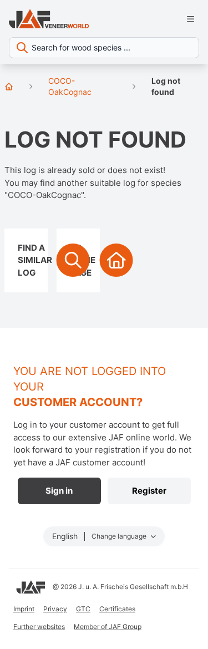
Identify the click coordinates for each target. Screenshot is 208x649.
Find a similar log (33, 260)
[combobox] (104, 47)
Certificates (117, 609)
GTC (83, 609)
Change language (120, 536)
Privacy (55, 609)
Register (149, 490)
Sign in (59, 490)
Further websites (39, 626)
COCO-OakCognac (70, 86)
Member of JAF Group (107, 626)
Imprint (23, 609)
